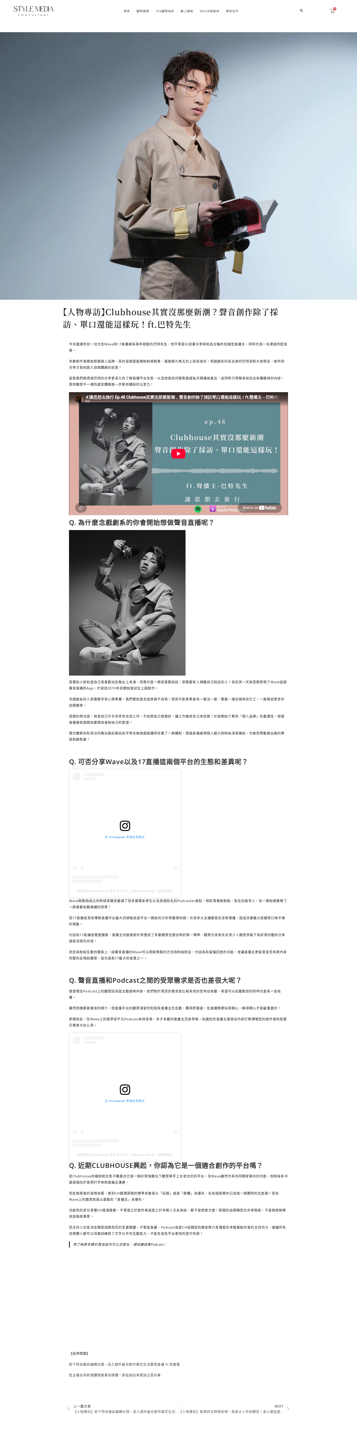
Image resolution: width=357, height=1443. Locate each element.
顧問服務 (143, 11)
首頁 (127, 11)
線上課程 (187, 11)
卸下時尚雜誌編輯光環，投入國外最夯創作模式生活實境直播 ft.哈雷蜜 (124, 1364)
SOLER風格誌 (209, 11)
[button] (301, 10)
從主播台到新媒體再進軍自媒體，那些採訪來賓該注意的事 (115, 1375)
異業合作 (232, 11)
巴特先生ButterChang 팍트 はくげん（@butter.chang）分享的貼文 (125, 891)
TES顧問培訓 (165, 11)
